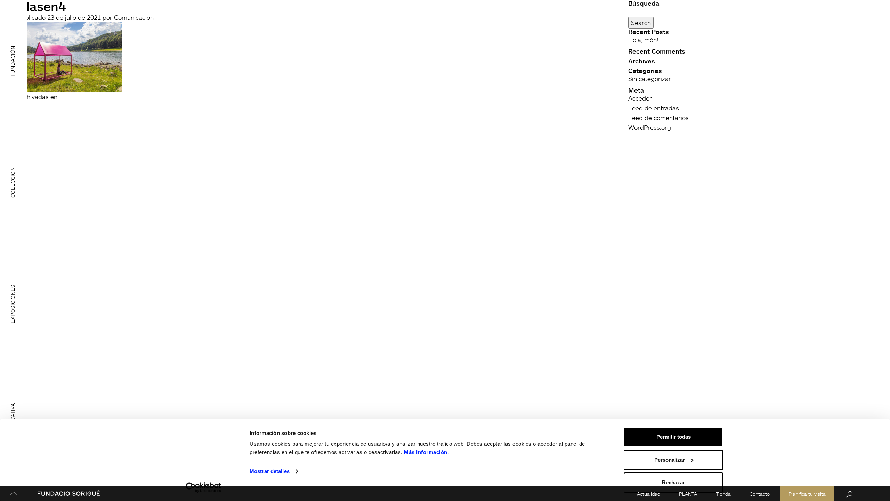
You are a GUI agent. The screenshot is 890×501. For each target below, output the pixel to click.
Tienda (723, 494)
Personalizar (669, 460)
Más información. (426, 452)
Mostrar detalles (270, 471)
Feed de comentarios (658, 117)
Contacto (760, 494)
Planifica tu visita (807, 494)
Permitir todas (673, 437)
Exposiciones (13, 304)
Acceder (640, 98)
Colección (13, 182)
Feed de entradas (653, 108)
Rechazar (673, 482)
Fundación (13, 60)
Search (641, 22)
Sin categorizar (649, 78)
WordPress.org (649, 127)
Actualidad (648, 494)
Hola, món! (643, 39)
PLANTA (688, 494)
